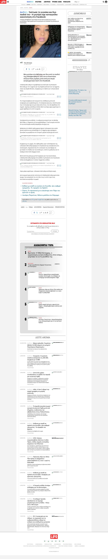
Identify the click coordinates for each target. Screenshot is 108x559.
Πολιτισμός (46, 4)
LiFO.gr (33, 199)
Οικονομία (39, 4)
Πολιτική (33, 4)
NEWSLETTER (48, 544)
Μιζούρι (39, 74)
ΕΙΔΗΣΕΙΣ (26, 7)
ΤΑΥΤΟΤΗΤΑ (30, 544)
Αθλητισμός (68, 4)
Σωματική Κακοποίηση (48, 207)
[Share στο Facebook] (58, 97)
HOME (21, 7)
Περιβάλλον (75, 4)
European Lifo (83, 4)
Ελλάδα (23, 4)
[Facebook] (57, 55)
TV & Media (53, 4)
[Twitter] (59, 55)
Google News (40, 199)
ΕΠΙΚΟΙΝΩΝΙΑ (38, 544)
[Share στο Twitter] (60, 97)
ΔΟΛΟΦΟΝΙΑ (37, 207)
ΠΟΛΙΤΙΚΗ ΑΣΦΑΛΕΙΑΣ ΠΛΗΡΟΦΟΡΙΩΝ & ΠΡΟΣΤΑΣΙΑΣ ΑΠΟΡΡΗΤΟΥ (39, 546)
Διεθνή (28, 4)
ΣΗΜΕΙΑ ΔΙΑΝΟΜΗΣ (80, 546)
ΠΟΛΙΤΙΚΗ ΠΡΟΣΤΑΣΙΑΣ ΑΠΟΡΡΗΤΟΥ (46, 234)
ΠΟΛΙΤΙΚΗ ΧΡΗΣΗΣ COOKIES (65, 546)
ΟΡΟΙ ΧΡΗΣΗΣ (34, 234)
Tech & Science (60, 4)
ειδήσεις (24, 201)
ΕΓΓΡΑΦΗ (55, 231)
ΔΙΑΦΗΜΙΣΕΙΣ (57, 544)
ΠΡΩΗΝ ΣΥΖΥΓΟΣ (59, 207)
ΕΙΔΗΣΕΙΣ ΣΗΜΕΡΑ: (27, 183)
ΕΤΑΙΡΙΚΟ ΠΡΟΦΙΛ (67, 544)
